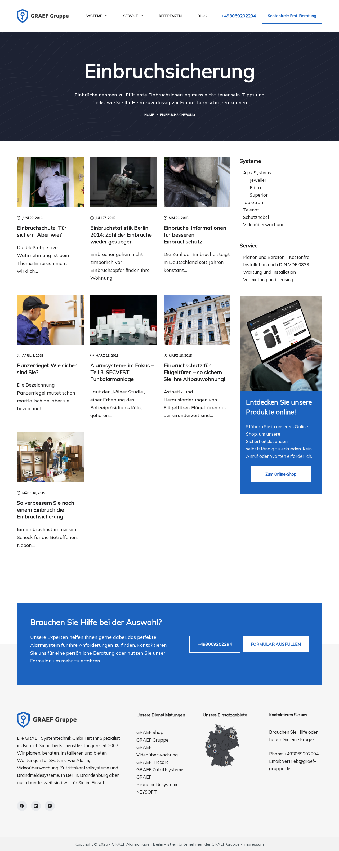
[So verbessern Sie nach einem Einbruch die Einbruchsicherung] (50, 457)
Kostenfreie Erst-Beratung (291, 15)
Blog (202, 16)
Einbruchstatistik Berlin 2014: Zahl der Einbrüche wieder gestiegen (121, 234)
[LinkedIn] (36, 806)
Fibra (255, 187)
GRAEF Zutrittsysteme (159, 769)
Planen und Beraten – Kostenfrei (276, 257)
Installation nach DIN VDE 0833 (276, 264)
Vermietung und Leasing (268, 279)
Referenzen (170, 16)
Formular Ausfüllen (276, 644)
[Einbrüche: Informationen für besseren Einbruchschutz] (197, 182)
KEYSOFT (146, 792)
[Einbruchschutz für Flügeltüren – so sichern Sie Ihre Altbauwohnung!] (197, 320)
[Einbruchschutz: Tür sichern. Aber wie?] (50, 182)
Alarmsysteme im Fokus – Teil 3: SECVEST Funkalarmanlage (122, 372)
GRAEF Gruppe (152, 740)
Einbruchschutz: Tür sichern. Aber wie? (41, 231)
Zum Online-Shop (280, 474)
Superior (259, 195)
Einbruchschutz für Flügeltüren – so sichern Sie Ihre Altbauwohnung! (194, 372)
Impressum (253, 844)
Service (130, 16)
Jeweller (258, 180)
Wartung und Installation (269, 272)
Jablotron (253, 202)
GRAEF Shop (149, 732)
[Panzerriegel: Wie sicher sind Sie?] (50, 320)
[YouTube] (50, 806)
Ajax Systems (257, 172)
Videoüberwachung (263, 224)
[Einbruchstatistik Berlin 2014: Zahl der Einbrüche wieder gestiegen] (123, 182)
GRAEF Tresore (152, 762)
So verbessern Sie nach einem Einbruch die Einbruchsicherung (45, 509)
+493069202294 (238, 16)
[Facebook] (22, 806)
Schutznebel (256, 217)
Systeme (94, 16)
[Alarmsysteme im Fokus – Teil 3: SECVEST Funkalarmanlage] (123, 320)
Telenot (251, 209)
